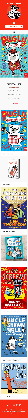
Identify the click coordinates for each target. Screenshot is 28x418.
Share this (15, 103)
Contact (16, 408)
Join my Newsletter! (14, 26)
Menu (14, 22)
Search (11, 408)
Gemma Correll (15, 87)
